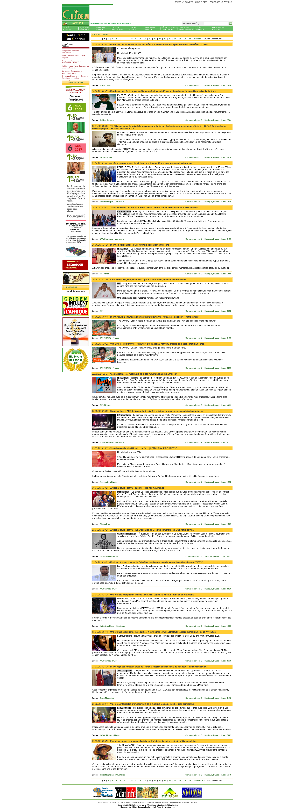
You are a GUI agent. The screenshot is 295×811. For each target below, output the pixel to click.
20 (190, 39)
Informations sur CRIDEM (183, 802)
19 (185, 39)
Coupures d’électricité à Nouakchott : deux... (71, 62)
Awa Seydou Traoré (108, 661)
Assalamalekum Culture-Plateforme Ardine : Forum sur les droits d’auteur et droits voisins (145, 208)
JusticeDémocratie (118, 28)
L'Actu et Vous (75, 37)
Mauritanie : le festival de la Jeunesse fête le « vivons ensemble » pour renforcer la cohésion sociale (150, 44)
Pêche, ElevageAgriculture (169, 28)
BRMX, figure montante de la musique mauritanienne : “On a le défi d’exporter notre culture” (145, 317)
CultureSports (133, 28)
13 (155, 39)
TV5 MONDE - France (109, 338)
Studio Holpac (106, 157)
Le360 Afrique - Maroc (110, 735)
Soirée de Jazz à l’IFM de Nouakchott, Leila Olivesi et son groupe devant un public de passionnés (147, 411)
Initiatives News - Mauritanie (112, 626)
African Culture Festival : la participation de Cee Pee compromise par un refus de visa (143, 530)
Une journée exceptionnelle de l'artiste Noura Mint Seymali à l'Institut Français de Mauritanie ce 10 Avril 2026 (154, 632)
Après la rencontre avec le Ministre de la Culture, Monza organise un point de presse (142, 163)
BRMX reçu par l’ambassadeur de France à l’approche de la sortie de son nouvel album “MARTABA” (150, 667)
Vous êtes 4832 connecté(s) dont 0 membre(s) (110, 23)
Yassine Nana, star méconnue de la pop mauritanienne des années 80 (135, 374)
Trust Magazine (107, 698)
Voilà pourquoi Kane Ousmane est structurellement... (75, 67)
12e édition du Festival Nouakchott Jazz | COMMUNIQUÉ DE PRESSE (134, 448)
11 (145, 39)
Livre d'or (78, 278)
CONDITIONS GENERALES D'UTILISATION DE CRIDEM (143, 802)
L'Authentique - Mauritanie (112, 202)
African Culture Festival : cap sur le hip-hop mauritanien (128, 488)
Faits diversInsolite (218, 28)
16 (170, 39)
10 (140, 39)
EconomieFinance (100, 28)
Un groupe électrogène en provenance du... (72, 72)
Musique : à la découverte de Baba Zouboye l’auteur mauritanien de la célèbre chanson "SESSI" (147, 562)
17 (175, 39)
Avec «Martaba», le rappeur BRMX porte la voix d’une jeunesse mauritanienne (139, 280)
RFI (101, 311)
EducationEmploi (150, 28)
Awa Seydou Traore (108, 589)
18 (180, 39)
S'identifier (201, 2)
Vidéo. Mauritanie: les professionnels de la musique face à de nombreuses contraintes (143, 704)
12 (150, 39)
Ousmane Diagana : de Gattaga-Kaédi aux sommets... (75, 77)
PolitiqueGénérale (84, 28)
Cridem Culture (107, 120)
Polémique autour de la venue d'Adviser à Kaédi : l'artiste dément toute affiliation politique (144, 741)
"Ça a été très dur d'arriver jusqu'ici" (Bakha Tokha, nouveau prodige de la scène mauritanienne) (148, 344)
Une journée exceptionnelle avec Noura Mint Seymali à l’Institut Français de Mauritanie (143, 595)
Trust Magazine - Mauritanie (112, 775)
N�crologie (78, 265)
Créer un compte (184, 2)
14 (160, 39)
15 (165, 39)
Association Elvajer (108, 482)
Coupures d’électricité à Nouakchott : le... (71, 51)
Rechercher (189, 24)
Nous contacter (107, 802)
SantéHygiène (67, 28)
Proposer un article (221, 2)
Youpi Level (105, 85)
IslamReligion (200, 28)
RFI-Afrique (105, 274)
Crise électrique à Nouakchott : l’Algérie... (74, 57)
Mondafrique (105, 524)
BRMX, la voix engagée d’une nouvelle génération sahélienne (130, 245)
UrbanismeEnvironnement (186, 28)
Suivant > (197, 39)
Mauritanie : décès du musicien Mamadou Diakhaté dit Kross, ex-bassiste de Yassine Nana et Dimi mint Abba (154, 91)
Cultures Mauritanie (109, 556)
